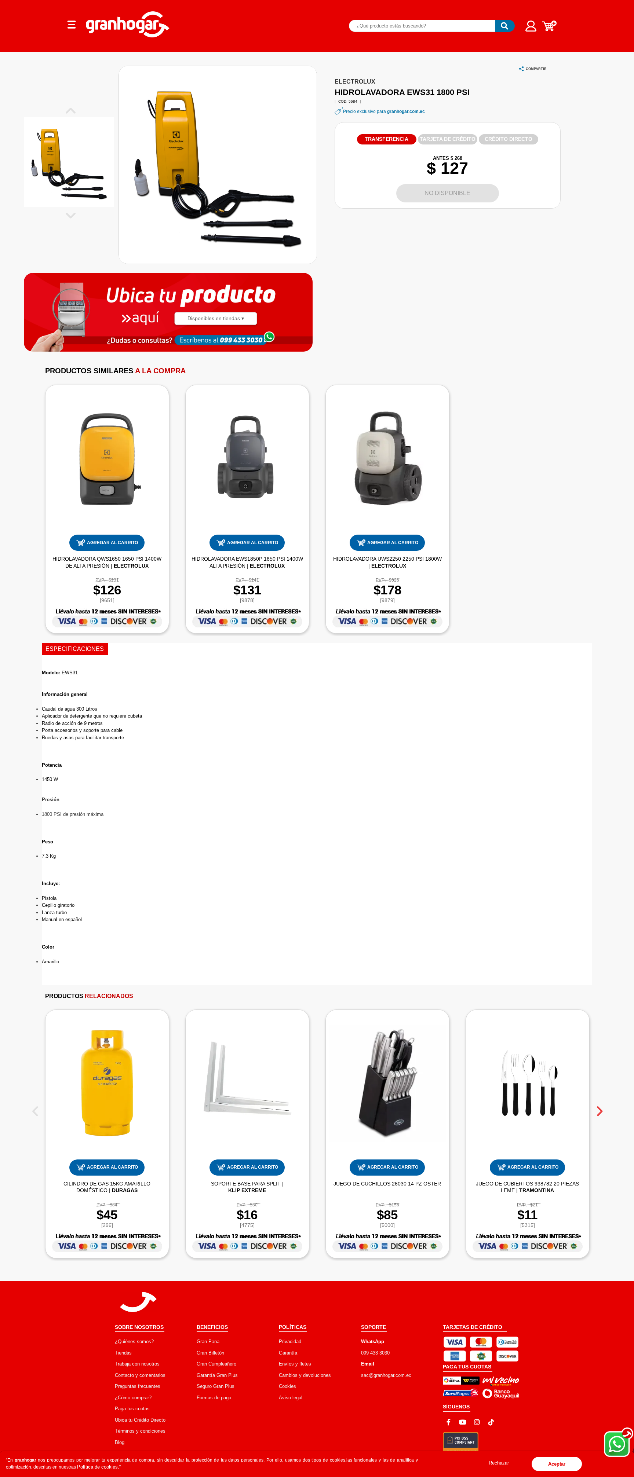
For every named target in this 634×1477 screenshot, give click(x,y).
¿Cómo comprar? (133, 1397)
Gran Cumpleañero (216, 1364)
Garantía (288, 1353)
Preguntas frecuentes (137, 1386)
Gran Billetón (210, 1353)
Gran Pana (208, 1341)
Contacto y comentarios (140, 1375)
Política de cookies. (98, 1467)
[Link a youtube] (462, 1421)
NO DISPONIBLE (447, 193)
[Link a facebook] (448, 1421)
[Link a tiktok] (491, 1421)
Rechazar (499, 1463)
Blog (119, 1442)
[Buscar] (505, 26)
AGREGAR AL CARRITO (112, 542)
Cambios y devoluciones (305, 1375)
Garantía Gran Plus (217, 1375)
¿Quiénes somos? (134, 1341)
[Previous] (35, 1108)
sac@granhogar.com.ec (386, 1375)
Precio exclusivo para (384, 111)
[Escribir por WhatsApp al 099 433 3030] (239, 339)
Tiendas (123, 1353)
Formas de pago (214, 1397)
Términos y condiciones (140, 1431)
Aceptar (556, 1464)
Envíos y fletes (295, 1364)
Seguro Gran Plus (215, 1386)
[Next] (599, 1108)
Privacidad (290, 1341)
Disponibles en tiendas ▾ (215, 318)
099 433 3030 (375, 1353)
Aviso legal (290, 1397)
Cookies (287, 1386)
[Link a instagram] (476, 1421)
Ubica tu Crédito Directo (140, 1420)
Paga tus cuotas (132, 1408)
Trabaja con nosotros (137, 1364)
